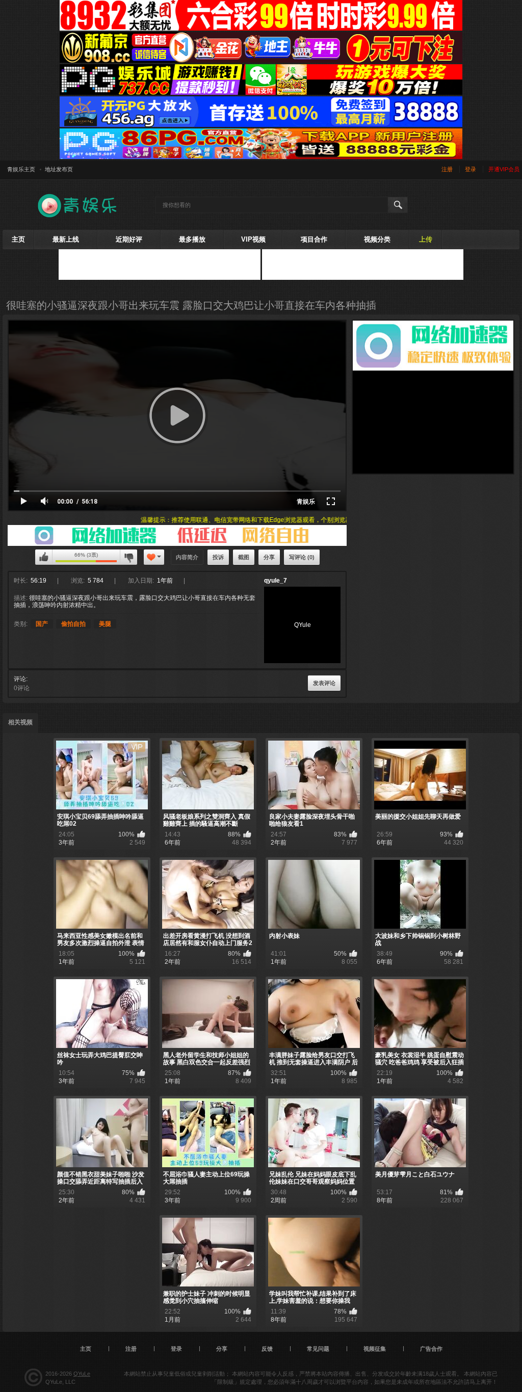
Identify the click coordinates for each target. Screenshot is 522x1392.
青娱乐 (306, 501)
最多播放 (192, 239)
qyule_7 (275, 580)
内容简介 (187, 557)
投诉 (218, 557)
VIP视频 (253, 239)
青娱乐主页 (21, 169)
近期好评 (129, 239)
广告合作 (431, 1349)
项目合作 (314, 239)
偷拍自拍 (73, 623)
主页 (18, 239)
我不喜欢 (128, 557)
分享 (269, 557)
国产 (42, 623)
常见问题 (318, 1349)
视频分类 (377, 239)
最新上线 (66, 239)
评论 (20, 678)
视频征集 (374, 1349)
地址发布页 (59, 169)
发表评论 (324, 683)
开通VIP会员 (503, 169)
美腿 (105, 623)
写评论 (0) (302, 557)
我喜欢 (44, 557)
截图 (243, 557)
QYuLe (81, 1374)
